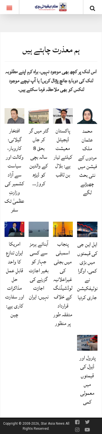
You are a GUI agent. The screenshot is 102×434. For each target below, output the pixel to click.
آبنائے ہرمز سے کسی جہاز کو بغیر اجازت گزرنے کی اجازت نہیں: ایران (38, 270)
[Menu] (9, 7)
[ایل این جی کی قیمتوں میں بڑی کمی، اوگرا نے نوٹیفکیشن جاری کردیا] (87, 229)
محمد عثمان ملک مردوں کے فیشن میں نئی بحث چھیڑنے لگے (87, 162)
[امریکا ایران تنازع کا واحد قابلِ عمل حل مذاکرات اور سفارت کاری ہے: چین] (14, 228)
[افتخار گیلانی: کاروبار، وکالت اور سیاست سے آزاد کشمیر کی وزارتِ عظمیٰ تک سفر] (14, 115)
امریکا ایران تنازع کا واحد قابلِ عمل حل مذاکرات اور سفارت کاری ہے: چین (14, 279)
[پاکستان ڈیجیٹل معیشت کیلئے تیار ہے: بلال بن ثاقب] (63, 115)
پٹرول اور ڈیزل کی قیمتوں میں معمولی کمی (87, 379)
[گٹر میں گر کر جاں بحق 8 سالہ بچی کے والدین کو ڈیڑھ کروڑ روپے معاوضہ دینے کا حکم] (38, 115)
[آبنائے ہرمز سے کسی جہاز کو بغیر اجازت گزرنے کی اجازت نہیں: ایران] (38, 228)
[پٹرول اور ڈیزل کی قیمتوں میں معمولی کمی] (87, 342)
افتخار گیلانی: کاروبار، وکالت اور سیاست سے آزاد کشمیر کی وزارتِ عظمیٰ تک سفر (14, 170)
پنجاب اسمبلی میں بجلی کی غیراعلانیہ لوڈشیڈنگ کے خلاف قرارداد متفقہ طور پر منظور (62, 284)
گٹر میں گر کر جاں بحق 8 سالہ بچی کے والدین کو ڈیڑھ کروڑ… (39, 157)
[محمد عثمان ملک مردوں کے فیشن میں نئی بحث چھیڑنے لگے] (87, 115)
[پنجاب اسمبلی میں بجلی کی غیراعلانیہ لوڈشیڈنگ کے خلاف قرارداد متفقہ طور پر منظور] (63, 228)
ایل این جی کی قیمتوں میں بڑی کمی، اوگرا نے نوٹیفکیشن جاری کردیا (87, 270)
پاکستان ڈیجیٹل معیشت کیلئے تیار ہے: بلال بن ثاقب (63, 152)
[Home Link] (51, 6)
